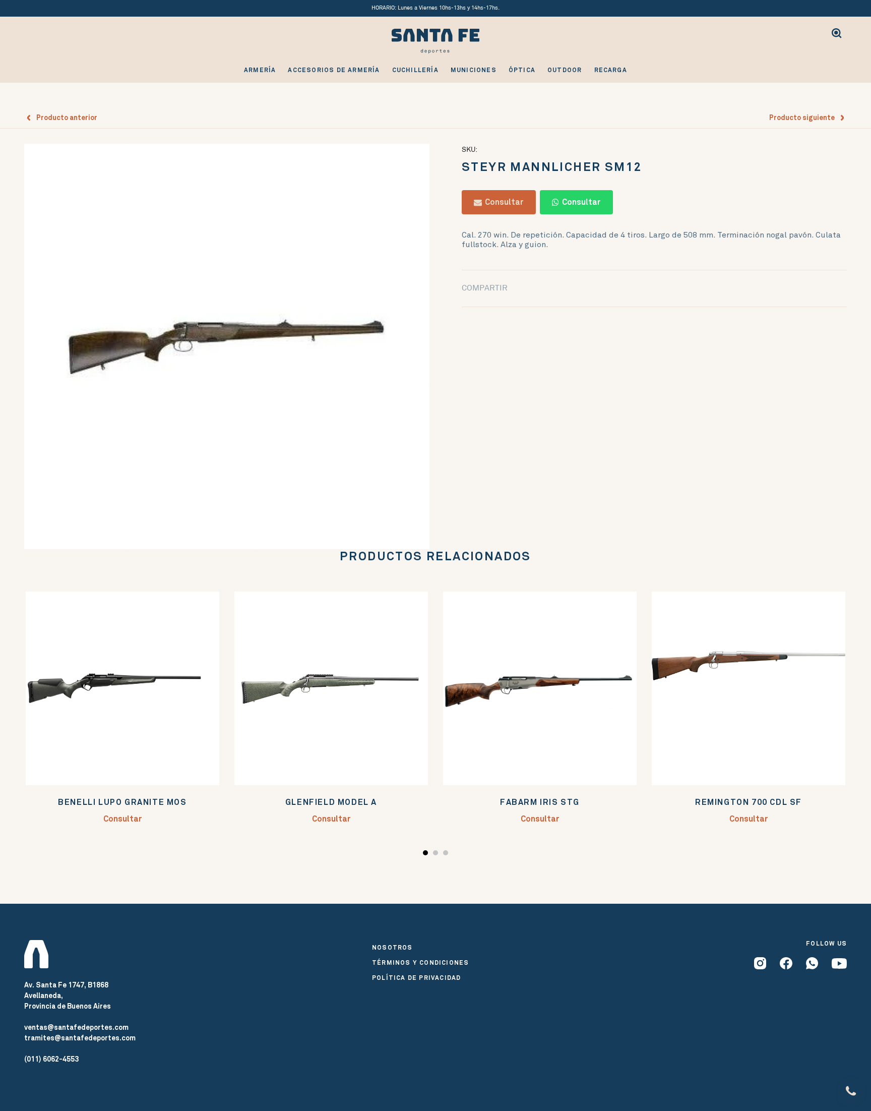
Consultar (503, 202)
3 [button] (447, 854)
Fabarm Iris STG (540, 802)
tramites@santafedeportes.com (80, 1037)
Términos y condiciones (420, 963)
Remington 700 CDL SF (748, 802)
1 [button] (426, 854)
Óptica (522, 70)
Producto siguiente (804, 117)
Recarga (610, 70)
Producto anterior (64, 117)
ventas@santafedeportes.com (76, 1027)
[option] (226, 346)
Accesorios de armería (334, 70)
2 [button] (437, 854)
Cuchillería (415, 70)
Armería (260, 70)
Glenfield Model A (331, 802)
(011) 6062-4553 (51, 1059)
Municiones (473, 70)
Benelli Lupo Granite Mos (122, 802)
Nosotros (392, 948)
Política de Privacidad (416, 978)
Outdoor (564, 70)
